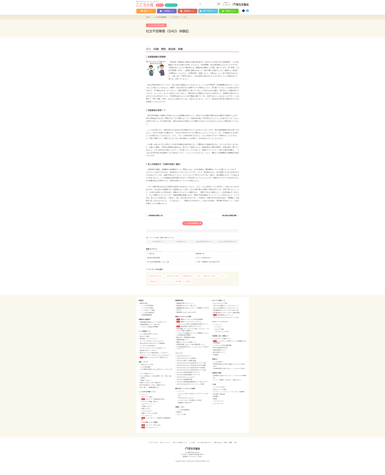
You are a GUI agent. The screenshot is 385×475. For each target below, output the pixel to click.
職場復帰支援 (187, 276)
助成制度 (215, 354)
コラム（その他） (181, 414)
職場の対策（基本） (156, 276)
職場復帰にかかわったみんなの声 (186, 312)
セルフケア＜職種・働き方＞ (149, 401)
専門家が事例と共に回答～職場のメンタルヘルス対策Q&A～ (228, 365)
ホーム (161, 5)
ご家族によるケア (146, 406)
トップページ (144, 394)
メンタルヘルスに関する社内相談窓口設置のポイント (192, 324)
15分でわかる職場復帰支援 (184, 379)
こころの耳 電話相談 (147, 305)
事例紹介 (179, 412)
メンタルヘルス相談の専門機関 (149, 327)
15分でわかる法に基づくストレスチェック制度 (190, 384)
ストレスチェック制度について (222, 338)
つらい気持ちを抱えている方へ (149, 334)
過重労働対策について (219, 350)
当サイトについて (165, 442)
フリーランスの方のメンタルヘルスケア (151, 341)
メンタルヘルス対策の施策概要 (222, 345)
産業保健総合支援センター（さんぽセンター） (153, 322)
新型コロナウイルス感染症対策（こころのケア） (154, 352)
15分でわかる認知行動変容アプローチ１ (188, 372)
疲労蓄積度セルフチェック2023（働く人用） (226, 310)
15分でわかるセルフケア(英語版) (186, 358)
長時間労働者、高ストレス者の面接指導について (190, 344)
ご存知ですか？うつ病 (146, 364)
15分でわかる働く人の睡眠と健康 (186, 360)
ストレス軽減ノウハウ (146, 373)
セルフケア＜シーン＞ (148, 404)
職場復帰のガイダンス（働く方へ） (186, 305)
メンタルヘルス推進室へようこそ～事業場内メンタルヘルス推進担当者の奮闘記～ (192, 334)
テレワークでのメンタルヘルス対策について (153, 348)
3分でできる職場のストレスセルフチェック (226, 308)
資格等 (215, 399)
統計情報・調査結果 (219, 394)
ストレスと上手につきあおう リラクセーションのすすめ (193, 394)
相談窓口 (188, 281)
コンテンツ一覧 (152, 442)
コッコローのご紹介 (219, 387)
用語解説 (215, 396)
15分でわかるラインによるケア (185, 377)
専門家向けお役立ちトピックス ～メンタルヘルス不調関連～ (229, 376)
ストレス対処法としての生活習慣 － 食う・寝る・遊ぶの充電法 (156, 377)
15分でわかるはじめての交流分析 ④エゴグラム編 (191, 370)
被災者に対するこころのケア (148, 350)
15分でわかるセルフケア (183, 356)
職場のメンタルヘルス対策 (149, 413)
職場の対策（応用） (210, 276)
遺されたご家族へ (145, 336)
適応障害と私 (200, 253)
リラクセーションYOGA (222, 331)
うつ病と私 (150, 253)
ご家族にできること (146, 380)
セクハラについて (218, 403)
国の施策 (179, 281)
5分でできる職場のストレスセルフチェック (226, 305)
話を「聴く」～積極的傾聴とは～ (149, 387)
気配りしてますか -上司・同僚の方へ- (151, 382)
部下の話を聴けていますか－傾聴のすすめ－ (153, 385)
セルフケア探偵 (219, 329)
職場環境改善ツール (182, 339)
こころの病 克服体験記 (160, 17)
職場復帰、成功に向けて (185, 402)
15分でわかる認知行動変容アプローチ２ (188, 374)
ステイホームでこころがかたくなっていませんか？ (155, 355)
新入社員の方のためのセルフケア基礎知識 (152, 343)
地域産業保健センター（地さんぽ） (150, 324)
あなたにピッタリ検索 (219, 389)
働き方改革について (219, 352)
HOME (148, 17)
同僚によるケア (146, 408)
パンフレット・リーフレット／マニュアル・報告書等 (228, 391)
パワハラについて (218, 401)
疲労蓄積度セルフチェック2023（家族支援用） (227, 312)
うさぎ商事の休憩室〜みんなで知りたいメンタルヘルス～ (156, 370)
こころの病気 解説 (145, 367)
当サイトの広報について (180, 442)
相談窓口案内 (144, 303)
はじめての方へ (171, 5)
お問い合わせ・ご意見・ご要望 (223, 442)
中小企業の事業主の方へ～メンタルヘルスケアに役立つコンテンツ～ (192, 348)
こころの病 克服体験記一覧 (192, 223)
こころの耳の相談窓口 (148, 312)
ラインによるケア (146, 411)
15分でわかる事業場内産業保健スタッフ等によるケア (192, 382)
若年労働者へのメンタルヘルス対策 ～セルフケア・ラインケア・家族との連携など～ (192, 330)
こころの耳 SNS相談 (147, 308)
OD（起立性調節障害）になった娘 (158, 262)
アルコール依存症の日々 (203, 257)
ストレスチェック (166, 281)
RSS (235, 442)
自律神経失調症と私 (155, 215)
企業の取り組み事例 (172, 276)
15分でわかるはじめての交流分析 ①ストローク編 (191, 363)
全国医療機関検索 (146, 315)
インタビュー (219, 327)
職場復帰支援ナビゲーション (184, 303)
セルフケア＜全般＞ (147, 397)
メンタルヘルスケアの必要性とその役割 (190, 400)
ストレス (223, 276)
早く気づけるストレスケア (186, 398)
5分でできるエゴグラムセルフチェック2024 (226, 317)
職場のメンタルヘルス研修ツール (186, 342)
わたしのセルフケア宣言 (220, 303)
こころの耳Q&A (217, 362)
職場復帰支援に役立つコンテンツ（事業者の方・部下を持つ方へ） (192, 309)
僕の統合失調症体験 (229, 215)
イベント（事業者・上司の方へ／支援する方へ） (227, 380)
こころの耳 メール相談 (148, 310)
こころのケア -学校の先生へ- (148, 345)
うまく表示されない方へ (204, 442)
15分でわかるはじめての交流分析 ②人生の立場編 (191, 365)
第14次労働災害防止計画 (220, 347)
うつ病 (198, 276)
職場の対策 (153, 281)
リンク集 (192, 442)
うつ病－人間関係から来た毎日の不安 (208, 262)
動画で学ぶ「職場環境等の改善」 (186, 337)
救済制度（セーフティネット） (149, 338)
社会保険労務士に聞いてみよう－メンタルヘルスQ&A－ (229, 368)
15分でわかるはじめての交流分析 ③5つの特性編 (190, 367)
